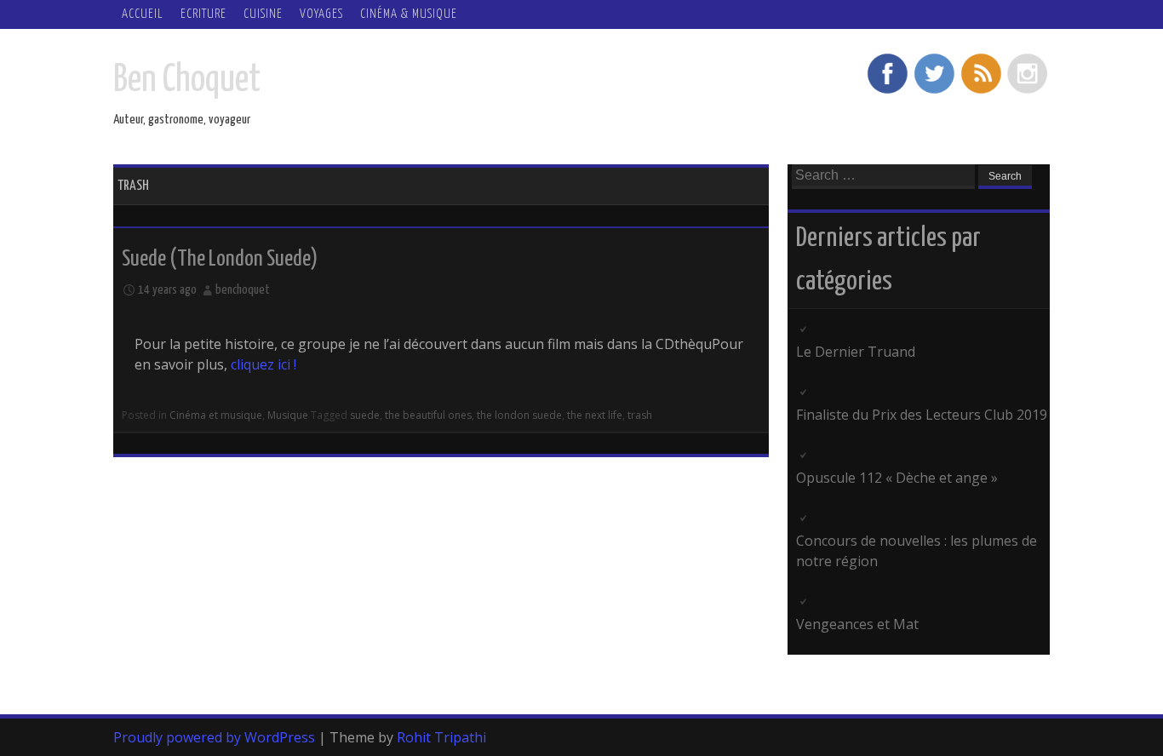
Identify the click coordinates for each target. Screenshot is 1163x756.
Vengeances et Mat (857, 624)
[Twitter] (934, 91)
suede (365, 415)
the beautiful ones (428, 415)
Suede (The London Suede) (220, 259)
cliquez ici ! (263, 364)
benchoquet (242, 290)
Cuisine (263, 14)
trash (639, 415)
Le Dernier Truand (855, 351)
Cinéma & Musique (408, 14)
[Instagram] (1027, 91)
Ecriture (203, 14)
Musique (287, 415)
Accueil (142, 14)
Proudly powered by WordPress (214, 737)
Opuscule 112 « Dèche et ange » (897, 477)
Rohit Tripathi (441, 737)
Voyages (321, 14)
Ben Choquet (187, 80)
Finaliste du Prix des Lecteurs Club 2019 (921, 414)
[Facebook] (887, 91)
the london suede (519, 415)
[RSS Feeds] (981, 91)
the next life (594, 415)
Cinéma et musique (215, 415)
